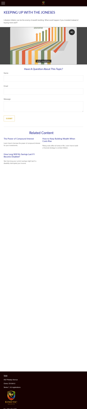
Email (6, 86)
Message (7, 99)
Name (6, 73)
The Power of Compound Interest (19, 139)
